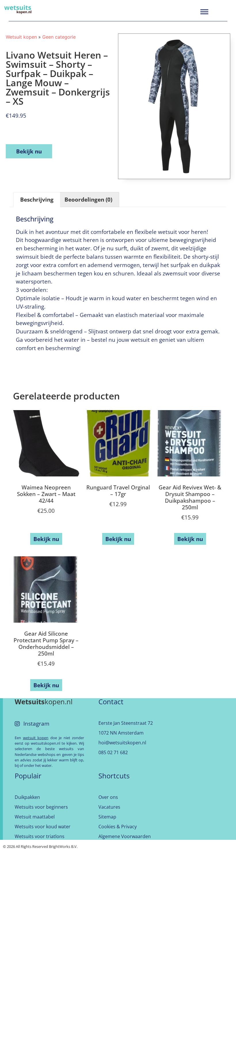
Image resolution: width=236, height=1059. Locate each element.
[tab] (36, 199)
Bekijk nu (29, 151)
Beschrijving (37, 199)
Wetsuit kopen (21, 37)
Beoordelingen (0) (88, 199)
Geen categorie (59, 37)
